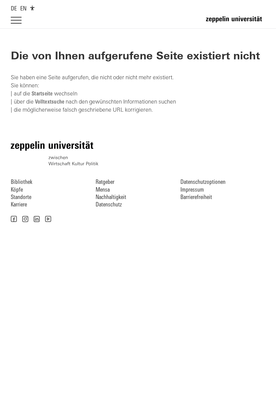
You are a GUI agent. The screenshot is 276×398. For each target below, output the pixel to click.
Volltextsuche (49, 102)
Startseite (42, 94)
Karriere (19, 205)
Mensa (103, 190)
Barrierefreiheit (196, 197)
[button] (13, 219)
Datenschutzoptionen (203, 182)
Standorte (21, 197)
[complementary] (32, 8)
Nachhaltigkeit (111, 197)
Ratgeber (105, 182)
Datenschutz (109, 205)
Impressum (192, 190)
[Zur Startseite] (235, 22)
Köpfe (17, 190)
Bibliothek (21, 182)
